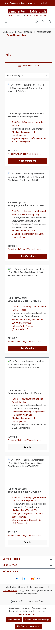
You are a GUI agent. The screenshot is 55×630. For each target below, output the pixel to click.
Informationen (11, 571)
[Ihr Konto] (43, 21)
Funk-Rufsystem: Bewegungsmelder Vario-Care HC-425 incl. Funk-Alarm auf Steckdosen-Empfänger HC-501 (27, 204)
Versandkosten (10, 590)
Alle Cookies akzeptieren (28, 626)
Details (27, 447)
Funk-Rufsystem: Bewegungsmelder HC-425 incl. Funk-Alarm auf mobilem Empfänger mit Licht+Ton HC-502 (26, 490)
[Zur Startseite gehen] (27, 13)
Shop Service (10, 565)
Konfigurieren (14, 619)
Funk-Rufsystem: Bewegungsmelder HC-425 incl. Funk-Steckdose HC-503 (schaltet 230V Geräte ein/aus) (27, 299)
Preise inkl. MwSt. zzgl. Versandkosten (24, 154)
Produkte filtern (30, 65)
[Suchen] (36, 21)
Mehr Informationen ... (27, 614)
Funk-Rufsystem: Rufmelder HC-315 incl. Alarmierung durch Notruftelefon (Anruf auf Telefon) (27, 115)
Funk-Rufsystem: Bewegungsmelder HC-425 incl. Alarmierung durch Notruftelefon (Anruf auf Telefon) (26, 392)
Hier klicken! (42, 3)
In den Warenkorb (27, 161)
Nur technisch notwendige (36, 619)
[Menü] (6, 21)
